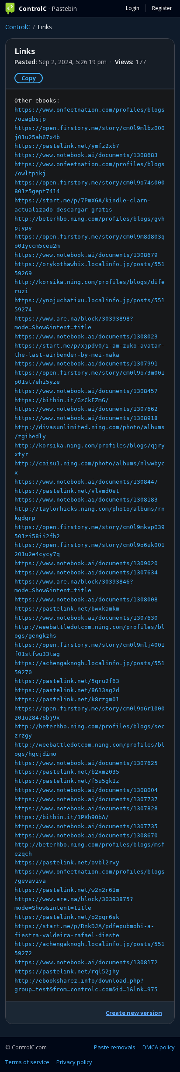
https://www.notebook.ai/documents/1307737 (86, 799)
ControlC (17, 27)
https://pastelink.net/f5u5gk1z (66, 781)
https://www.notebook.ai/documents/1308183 (86, 499)
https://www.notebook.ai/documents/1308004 (86, 790)
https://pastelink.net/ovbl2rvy (66, 862)
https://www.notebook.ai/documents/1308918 (86, 418)
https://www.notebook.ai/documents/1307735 (86, 826)
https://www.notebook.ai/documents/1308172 (86, 962)
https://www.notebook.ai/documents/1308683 (86, 155)
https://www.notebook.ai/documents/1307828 (86, 808)
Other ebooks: (89, 545)
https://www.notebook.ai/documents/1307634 (86, 572)
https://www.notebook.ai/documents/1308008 (86, 599)
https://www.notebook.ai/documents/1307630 (86, 618)
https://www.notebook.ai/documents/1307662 (86, 409)
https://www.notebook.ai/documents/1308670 (86, 835)
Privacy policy (74, 1062)
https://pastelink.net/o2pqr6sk (66, 917)
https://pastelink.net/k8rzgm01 (66, 699)
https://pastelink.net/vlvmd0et (66, 491)
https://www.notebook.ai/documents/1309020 (86, 563)
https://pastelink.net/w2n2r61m (66, 890)
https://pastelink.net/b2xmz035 (66, 771)
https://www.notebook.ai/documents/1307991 (86, 363)
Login (132, 8)
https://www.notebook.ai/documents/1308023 (86, 336)
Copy (28, 78)
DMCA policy (158, 1047)
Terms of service (27, 1062)
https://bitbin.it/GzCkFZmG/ (61, 400)
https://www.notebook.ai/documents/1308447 (86, 481)
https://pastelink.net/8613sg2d (66, 690)
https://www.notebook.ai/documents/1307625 (86, 763)
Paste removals (114, 1047)
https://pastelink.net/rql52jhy (66, 971)
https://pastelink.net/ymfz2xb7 (66, 146)
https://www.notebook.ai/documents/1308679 (86, 255)
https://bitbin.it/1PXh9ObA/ (61, 817)
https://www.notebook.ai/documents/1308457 (86, 391)
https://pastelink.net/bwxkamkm (66, 608)
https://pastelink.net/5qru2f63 (66, 681)
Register (162, 8)
